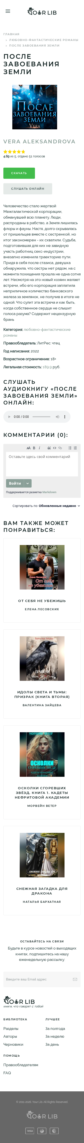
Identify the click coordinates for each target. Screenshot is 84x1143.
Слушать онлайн (27, 188)
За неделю (54, 1036)
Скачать (19, 173)
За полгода (55, 1028)
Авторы (10, 1036)
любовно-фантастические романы (44, 40)
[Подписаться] (75, 979)
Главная (11, 34)
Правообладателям (20, 1065)
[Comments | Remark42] (42, 477)
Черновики (13, 1044)
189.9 (47, 367)
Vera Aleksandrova (39, 141)
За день (52, 1044)
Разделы (10, 1028)
